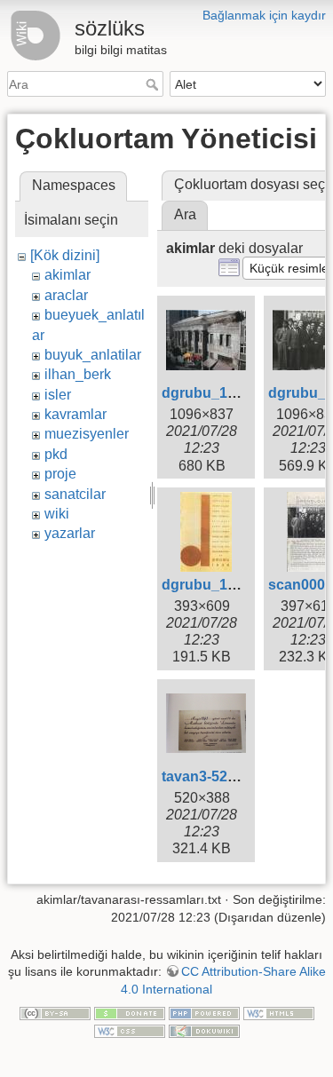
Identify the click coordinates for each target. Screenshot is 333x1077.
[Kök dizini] (64, 255)
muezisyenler (86, 433)
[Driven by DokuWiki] (204, 1030)
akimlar (67, 274)
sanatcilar (75, 494)
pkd (55, 454)
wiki (56, 513)
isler (57, 394)
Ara (154, 84)
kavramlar (75, 414)
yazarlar (69, 533)
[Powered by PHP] (204, 1013)
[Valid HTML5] (278, 1013)
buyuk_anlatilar (92, 354)
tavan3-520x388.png (229, 776)
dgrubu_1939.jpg (219, 584)
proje (60, 473)
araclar (66, 295)
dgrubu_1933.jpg (219, 392)
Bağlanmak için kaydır (264, 15)
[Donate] (129, 1013)
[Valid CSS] (129, 1030)
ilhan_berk (77, 374)
